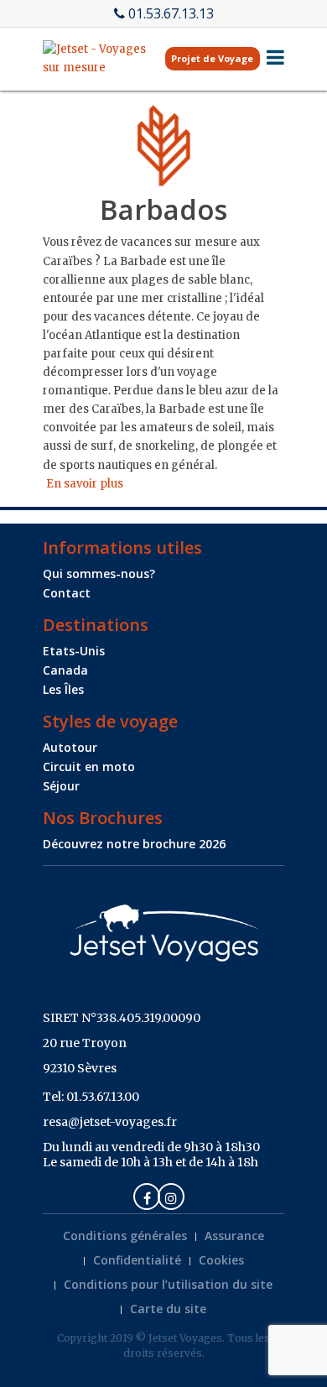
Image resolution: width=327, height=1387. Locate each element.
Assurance (234, 1236)
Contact (67, 593)
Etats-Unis (74, 651)
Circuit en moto (89, 766)
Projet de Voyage (212, 58)
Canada (65, 670)
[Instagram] (171, 1196)
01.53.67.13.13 (171, 13)
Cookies (221, 1260)
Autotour (70, 747)
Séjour (61, 786)
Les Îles (63, 689)
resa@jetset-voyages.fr (110, 1121)
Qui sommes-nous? (99, 573)
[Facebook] (146, 1196)
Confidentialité (137, 1260)
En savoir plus (84, 484)
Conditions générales (125, 1236)
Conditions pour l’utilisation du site (168, 1284)
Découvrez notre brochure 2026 (134, 844)
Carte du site (168, 1309)
